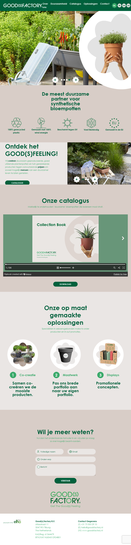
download (65, 284)
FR (119, 5)
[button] (55, 80)
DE (128, 5)
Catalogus (75, 3)
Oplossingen (91, 3)
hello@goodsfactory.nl (92, 527)
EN (124, 5)
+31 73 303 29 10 (89, 524)
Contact (104, 3)
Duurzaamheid (59, 3)
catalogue (17, 183)
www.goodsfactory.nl (92, 530)
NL (114, 5)
